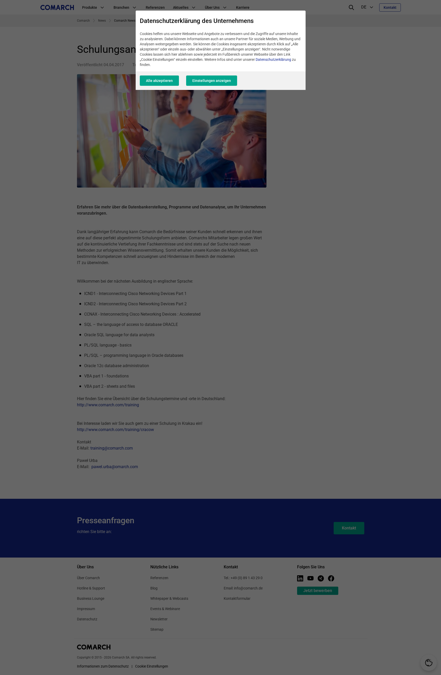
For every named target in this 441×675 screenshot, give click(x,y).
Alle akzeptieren (159, 81)
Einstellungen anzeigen (211, 81)
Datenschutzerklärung (273, 59)
